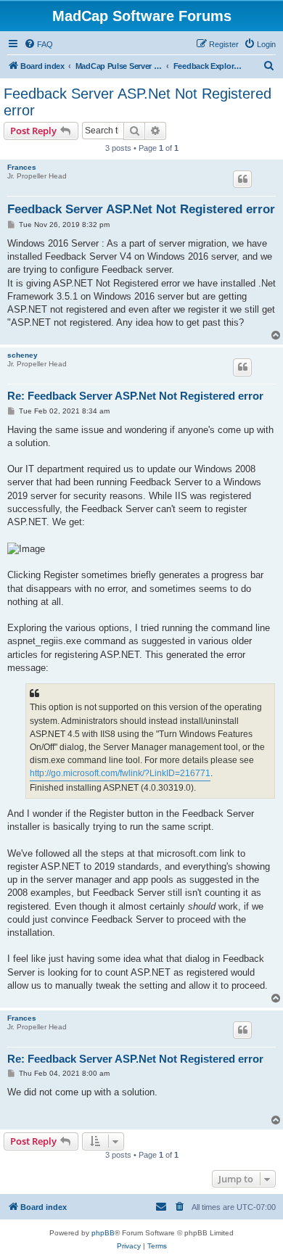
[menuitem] (38, 44)
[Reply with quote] (242, 179)
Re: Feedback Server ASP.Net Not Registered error (135, 396)
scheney (22, 355)
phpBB (103, 1233)
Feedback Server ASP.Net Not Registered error (137, 102)
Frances (21, 167)
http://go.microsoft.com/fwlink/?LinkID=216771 (120, 773)
